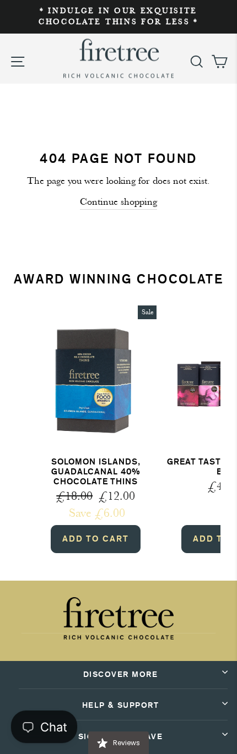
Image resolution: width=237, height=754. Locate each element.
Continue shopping (118, 201)
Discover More (120, 674)
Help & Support (120, 705)
